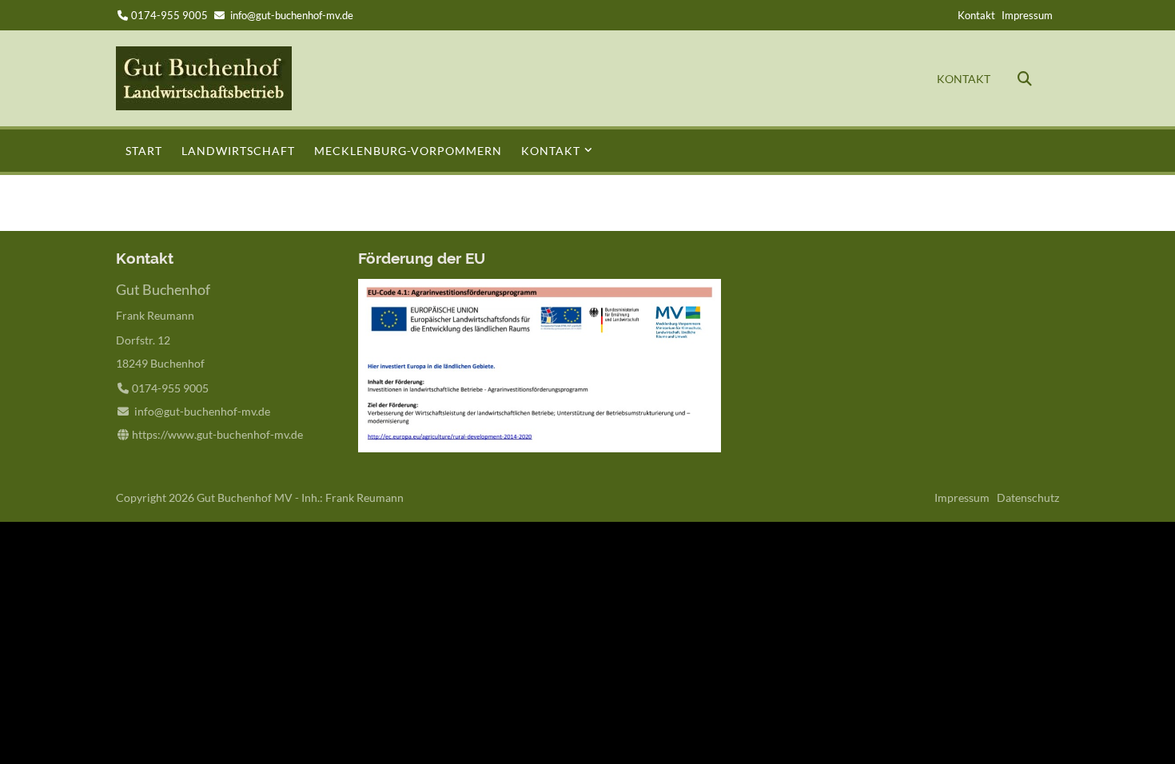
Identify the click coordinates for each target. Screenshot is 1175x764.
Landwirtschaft (238, 150)
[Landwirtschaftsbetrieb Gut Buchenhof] (204, 105)
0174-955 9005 (169, 15)
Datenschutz (1028, 497)
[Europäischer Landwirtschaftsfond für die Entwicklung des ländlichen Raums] (539, 448)
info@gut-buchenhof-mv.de (291, 15)
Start (143, 150)
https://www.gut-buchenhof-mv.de (217, 434)
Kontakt (976, 15)
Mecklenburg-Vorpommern (408, 150)
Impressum (1027, 15)
